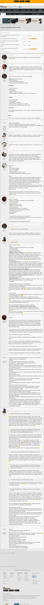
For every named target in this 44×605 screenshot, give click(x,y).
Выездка (4, 574)
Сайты (11, 576)
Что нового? (9, 14)
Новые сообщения (3, 16)
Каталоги (23, 10)
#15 (42, 527)
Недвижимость (20, 578)
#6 (42, 142)
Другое (4, 583)
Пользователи (21, 14)
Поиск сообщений (10, 16)
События (26, 578)
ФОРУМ (33, 10)
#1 (42, 55)
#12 (42, 315)
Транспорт (19, 576)
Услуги (18, 574)
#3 (42, 74)
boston (2, 29)
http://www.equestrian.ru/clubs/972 (16, 531)
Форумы (3, 14)
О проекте (34, 579)
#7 (42, 152)
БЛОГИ (28, 10)
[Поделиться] (41, 55)
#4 (42, 120)
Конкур (4, 575)
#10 (42, 224)
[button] (12, 14)
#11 (42, 237)
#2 (42, 64)
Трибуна (26, 576)
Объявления (16, 10)
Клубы (11, 574)
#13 (42, 355)
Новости (3, 10)
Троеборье (5, 576)
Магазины (12, 575)
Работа (18, 575)
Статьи (9, 10)
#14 (42, 408)
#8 (42, 163)
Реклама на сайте (36, 581)
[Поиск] (42, 14)
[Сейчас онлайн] (4, 167)
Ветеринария (27, 579)
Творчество (26, 580)
